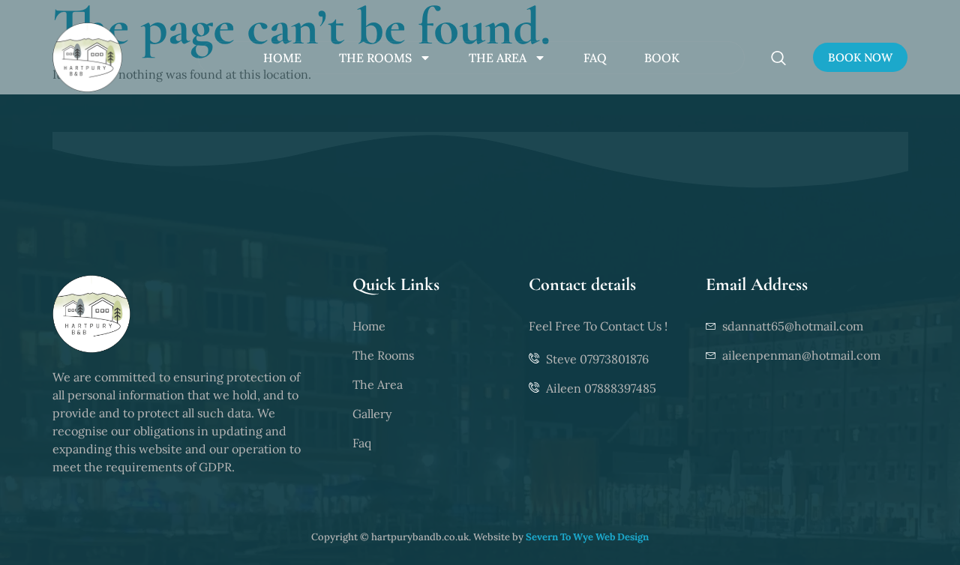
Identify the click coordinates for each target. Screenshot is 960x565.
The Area (497, 57)
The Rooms (375, 57)
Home (282, 57)
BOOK (662, 57)
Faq (595, 57)
